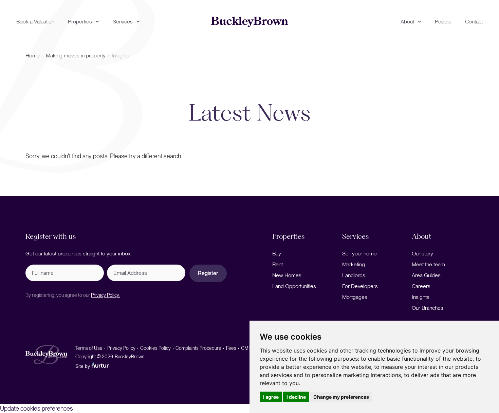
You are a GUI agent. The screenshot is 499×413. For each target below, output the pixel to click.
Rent (277, 264)
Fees (231, 348)
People (443, 21)
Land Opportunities (294, 286)
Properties (80, 21)
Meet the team (428, 264)
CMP (246, 348)
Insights (420, 297)
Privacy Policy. (105, 295)
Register (208, 273)
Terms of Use (89, 348)
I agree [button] (271, 397)
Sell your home (359, 253)
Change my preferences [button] (341, 397)
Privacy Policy (121, 348)
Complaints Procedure (198, 348)
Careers (421, 286)
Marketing (353, 264)
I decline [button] (296, 397)
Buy (276, 253)
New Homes (286, 275)
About (407, 21)
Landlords (353, 275)
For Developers (360, 286)
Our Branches (427, 308)
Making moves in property (76, 55)
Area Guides (426, 275)
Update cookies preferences (36, 408)
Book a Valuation (35, 21)
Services (123, 21)
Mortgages (354, 297)
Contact (474, 21)
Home (32, 55)
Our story (422, 253)
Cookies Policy (155, 348)
